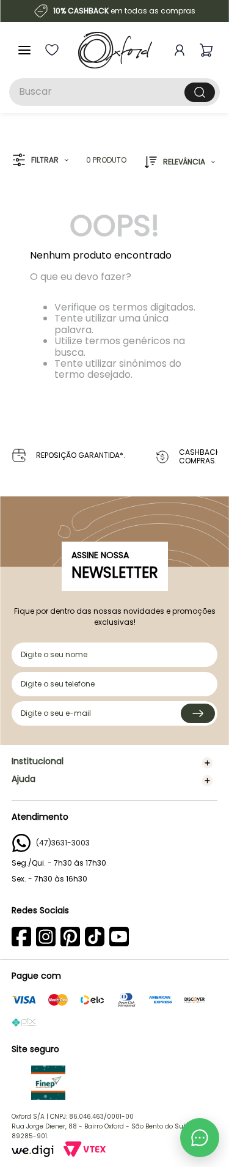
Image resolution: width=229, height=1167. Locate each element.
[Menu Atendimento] (199, 1137)
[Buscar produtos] (199, 92)
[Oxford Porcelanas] (115, 50)
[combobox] (114, 92)
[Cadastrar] (198, 713)
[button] (41, 160)
